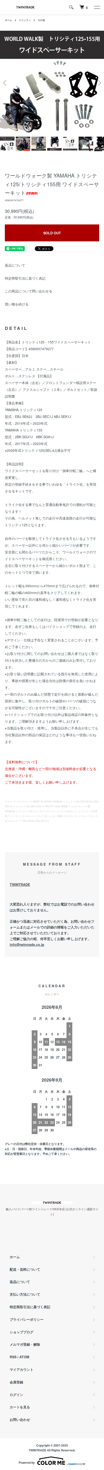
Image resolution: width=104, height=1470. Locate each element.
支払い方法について (25, 1294)
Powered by (27, 1462)
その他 (41, 20)
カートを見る (20, 1406)
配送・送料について (25, 1269)
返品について (15, 265)
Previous (5, 82)
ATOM (24, 1356)
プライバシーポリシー (27, 1319)
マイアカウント (21, 1369)
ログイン (16, 1394)
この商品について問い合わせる (28, 291)
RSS (13, 1356)
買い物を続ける (17, 304)
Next (98, 82)
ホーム (8, 20)
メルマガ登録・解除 (25, 1344)
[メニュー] (96, 7)
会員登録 (16, 1382)
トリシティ (25, 20)
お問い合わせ (20, 1419)
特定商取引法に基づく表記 (25, 278)
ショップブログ (21, 1331)
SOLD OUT (52, 232)
